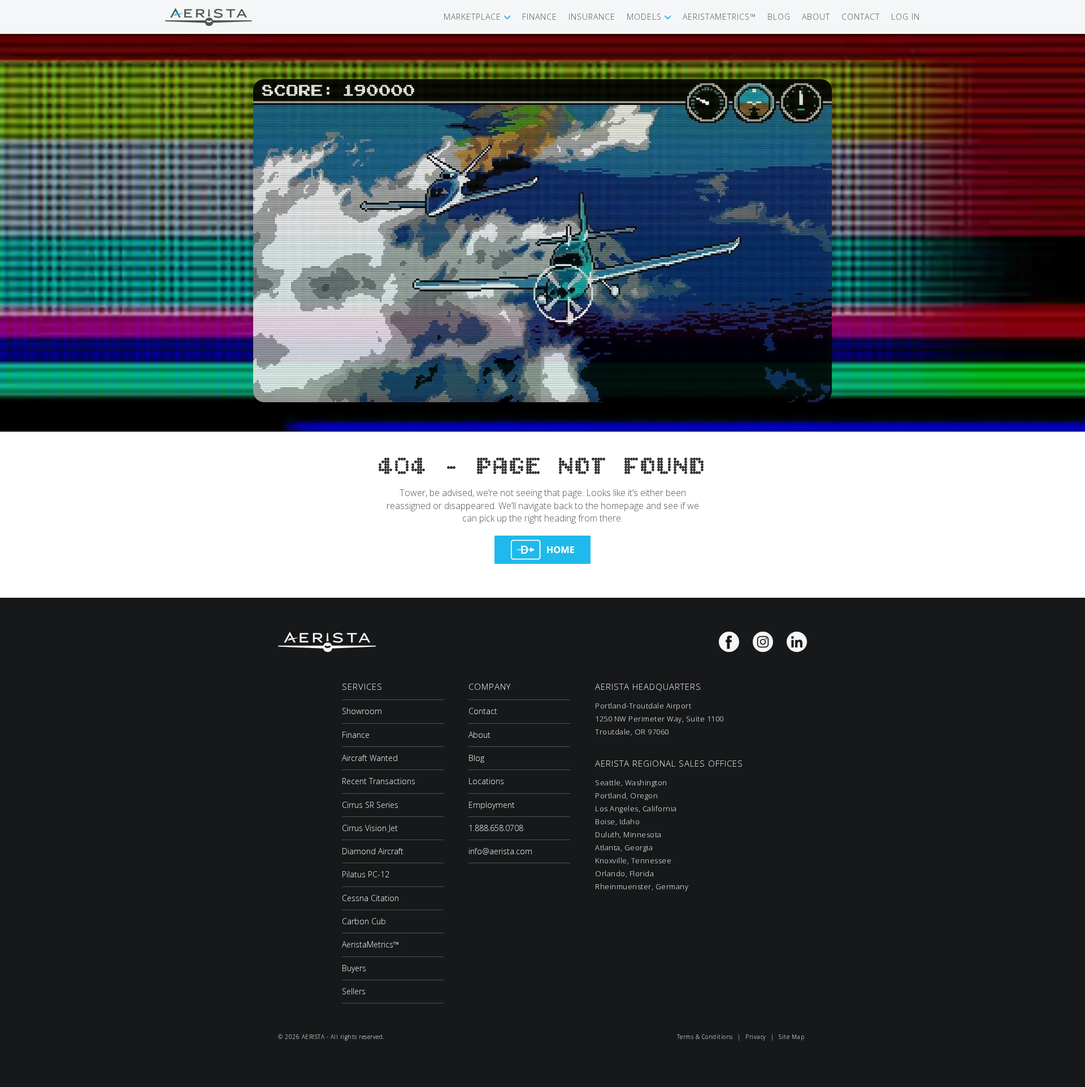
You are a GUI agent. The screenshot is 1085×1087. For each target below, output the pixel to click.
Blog (476, 758)
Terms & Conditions (705, 1037)
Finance (356, 734)
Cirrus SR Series (370, 804)
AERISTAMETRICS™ (719, 16)
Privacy (755, 1037)
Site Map (791, 1037)
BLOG (779, 16)
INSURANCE (591, 16)
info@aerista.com (500, 851)
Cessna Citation (370, 898)
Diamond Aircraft (372, 851)
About (479, 734)
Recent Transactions (378, 781)
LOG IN (905, 16)
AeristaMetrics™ (370, 944)
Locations (486, 781)
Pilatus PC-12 (365, 874)
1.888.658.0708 (495, 828)
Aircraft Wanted (370, 758)
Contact (482, 711)
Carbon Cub (364, 921)
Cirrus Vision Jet (370, 828)
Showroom (362, 711)
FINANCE (539, 16)
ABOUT (816, 16)
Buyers (354, 968)
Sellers (354, 991)
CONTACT (860, 16)
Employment (491, 804)
